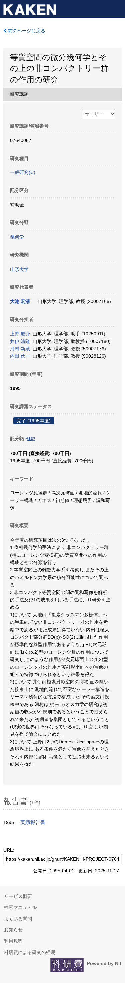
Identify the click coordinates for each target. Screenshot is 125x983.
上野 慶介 (20, 333)
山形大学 (19, 269)
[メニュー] (117, 8)
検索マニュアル (20, 907)
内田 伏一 (20, 356)
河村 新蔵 (20, 348)
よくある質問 (18, 918)
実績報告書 (32, 822)
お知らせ (13, 929)
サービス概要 (18, 896)
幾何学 (17, 237)
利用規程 (13, 941)
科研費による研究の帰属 (29, 952)
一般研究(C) (22, 172)
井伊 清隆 (20, 341)
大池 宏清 (20, 301)
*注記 (30, 439)
